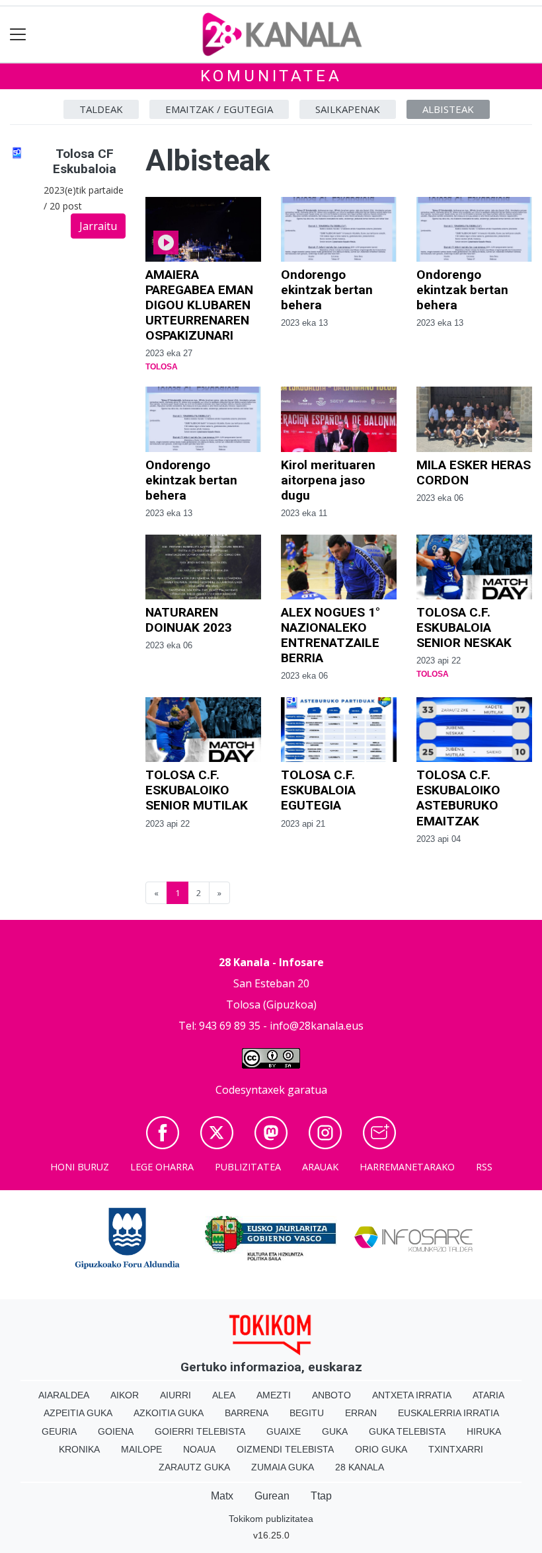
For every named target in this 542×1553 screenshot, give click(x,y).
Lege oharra (162, 1166)
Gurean (272, 1495)
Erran (361, 1413)
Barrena (246, 1413)
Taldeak (101, 109)
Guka (335, 1431)
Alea (223, 1395)
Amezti (273, 1395)
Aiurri (175, 1395)
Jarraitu (98, 226)
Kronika (79, 1449)
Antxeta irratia (411, 1395)
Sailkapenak (347, 109)
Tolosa (161, 366)
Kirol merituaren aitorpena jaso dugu (328, 480)
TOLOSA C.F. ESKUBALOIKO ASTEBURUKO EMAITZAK (458, 797)
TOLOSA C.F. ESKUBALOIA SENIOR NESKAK (464, 627)
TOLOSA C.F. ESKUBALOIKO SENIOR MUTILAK (196, 790)
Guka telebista (407, 1431)
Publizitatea (248, 1166)
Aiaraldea (63, 1395)
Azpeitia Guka (78, 1413)
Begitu (307, 1413)
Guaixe (283, 1431)
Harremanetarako (407, 1166)
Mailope (141, 1449)
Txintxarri (455, 1449)
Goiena (116, 1431)
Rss (484, 1166)
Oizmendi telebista (285, 1449)
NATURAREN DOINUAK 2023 (188, 620)
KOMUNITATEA (271, 76)
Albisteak (448, 109)
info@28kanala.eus (317, 1025)
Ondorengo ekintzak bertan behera (327, 290)
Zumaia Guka (282, 1467)
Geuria (59, 1431)
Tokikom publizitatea (271, 1518)
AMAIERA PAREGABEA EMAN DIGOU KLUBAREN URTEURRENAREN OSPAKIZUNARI (199, 305)
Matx (222, 1495)
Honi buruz (79, 1166)
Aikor (124, 1395)
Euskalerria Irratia (448, 1413)
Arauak (320, 1166)
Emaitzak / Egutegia (219, 109)
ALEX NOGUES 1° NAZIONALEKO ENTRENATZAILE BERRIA (330, 635)
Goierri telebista (200, 1431)
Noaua (199, 1449)
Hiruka (484, 1431)
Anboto (331, 1395)
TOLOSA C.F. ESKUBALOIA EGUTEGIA (318, 790)
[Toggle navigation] (18, 34)
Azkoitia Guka (169, 1413)
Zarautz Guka (194, 1467)
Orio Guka (381, 1449)
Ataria (488, 1395)
